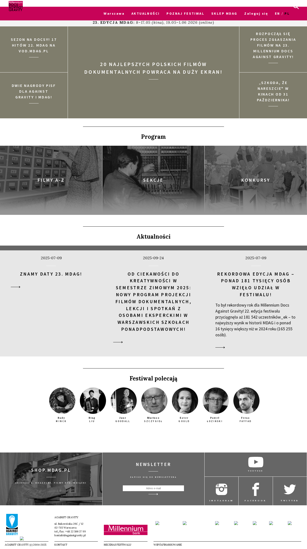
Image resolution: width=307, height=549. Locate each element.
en (277, 13)
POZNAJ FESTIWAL (185, 13)
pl (287, 13)
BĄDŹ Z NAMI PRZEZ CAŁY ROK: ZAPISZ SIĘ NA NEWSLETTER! (62, 3)
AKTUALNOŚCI (145, 13)
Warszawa (114, 13)
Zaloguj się (256, 13)
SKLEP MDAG (224, 13)
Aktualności (153, 236)
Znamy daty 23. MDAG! (51, 274)
